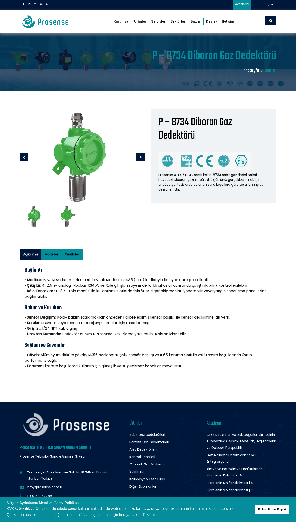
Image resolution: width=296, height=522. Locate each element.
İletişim (228, 21)
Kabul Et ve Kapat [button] (272, 509)
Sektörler (177, 21)
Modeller (51, 254)
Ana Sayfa (251, 70)
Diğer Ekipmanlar (143, 486)
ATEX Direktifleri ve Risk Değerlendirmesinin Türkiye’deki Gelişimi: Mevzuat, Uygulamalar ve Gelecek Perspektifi (241, 441)
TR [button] (268, 5)
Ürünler (140, 21)
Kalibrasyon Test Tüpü (147, 479)
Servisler (158, 21)
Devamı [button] (149, 515)
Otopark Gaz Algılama (147, 464)
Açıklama (30, 254)
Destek (211, 21)
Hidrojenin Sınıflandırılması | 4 (230, 482)
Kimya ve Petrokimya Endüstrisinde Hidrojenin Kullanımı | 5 (235, 472)
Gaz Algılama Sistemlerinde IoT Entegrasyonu (231, 458)
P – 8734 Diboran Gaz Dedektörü (195, 129)
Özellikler (72, 254)
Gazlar (195, 21)
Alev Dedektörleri (143, 449)
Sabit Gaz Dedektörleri (147, 434)
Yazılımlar (137, 471)
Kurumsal (121, 21)
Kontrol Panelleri (142, 457)
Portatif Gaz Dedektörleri (149, 442)
